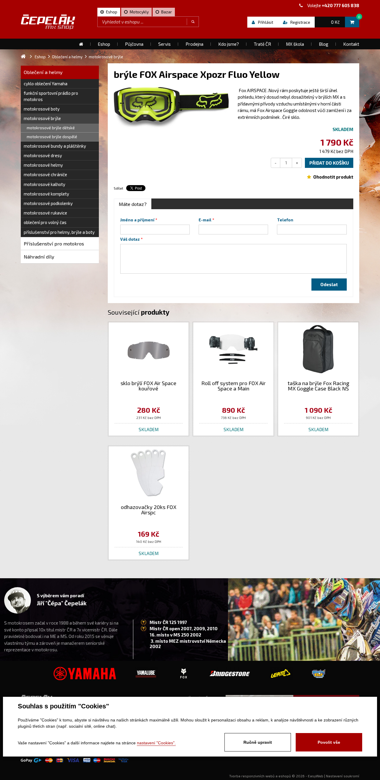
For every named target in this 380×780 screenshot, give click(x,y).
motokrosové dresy (43, 155)
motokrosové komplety (46, 193)
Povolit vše (329, 742)
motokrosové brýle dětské (51, 127)
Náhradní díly (39, 256)
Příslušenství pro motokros (54, 243)
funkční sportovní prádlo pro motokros (51, 96)
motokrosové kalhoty (44, 184)
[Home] (81, 44)
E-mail (205, 220)
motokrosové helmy (43, 165)
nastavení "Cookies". (156, 742)
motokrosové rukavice (45, 212)
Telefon (285, 220)
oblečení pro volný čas (45, 222)
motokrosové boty (42, 108)
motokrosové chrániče (45, 174)
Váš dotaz (130, 239)
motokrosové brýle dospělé (52, 136)
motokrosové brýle (42, 118)
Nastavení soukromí (342, 776)
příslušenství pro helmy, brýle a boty (59, 232)
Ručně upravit (257, 742)
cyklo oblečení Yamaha (45, 83)
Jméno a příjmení (137, 220)
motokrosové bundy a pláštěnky (55, 146)
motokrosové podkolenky (48, 203)
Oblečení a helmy (43, 72)
